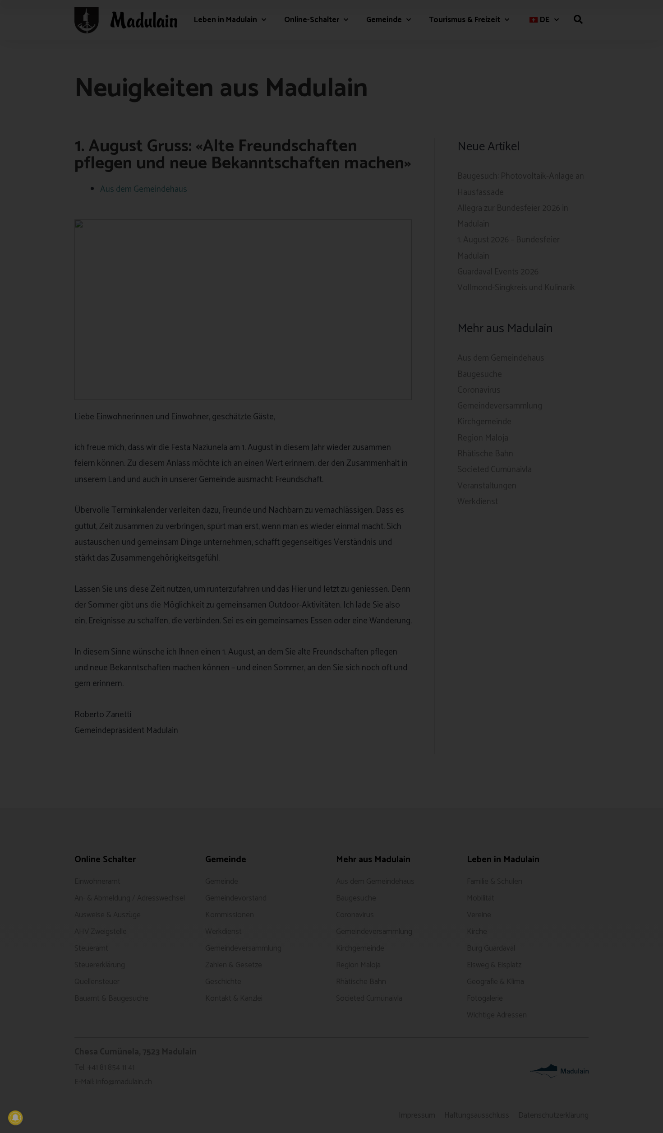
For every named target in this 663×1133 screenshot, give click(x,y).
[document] (331, 566)
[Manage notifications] (15, 1117)
